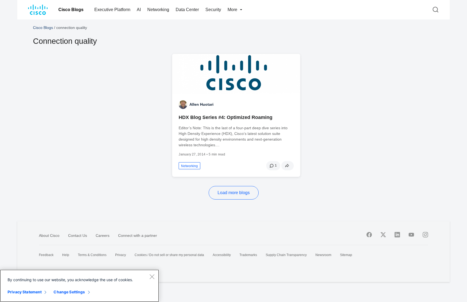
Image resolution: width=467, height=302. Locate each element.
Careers (102, 235)
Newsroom (323, 255)
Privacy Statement (25, 292)
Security (213, 9)
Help (65, 255)
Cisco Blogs (71, 9)
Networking (158, 9)
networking (189, 166)
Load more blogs (234, 192)
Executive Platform (112, 9)
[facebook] (369, 234)
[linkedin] (397, 234)
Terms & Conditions (92, 255)
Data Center (187, 9)
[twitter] (383, 234)
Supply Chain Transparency (286, 255)
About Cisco (49, 235)
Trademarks (248, 255)
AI (139, 9)
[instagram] (425, 234)
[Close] (152, 276)
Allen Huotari (201, 104)
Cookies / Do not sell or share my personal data (169, 255)
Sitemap (346, 255)
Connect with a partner (137, 235)
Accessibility (222, 255)
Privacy (120, 255)
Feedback (46, 255)
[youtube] (411, 234)
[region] (79, 286)
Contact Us (77, 235)
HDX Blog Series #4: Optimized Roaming (225, 117)
